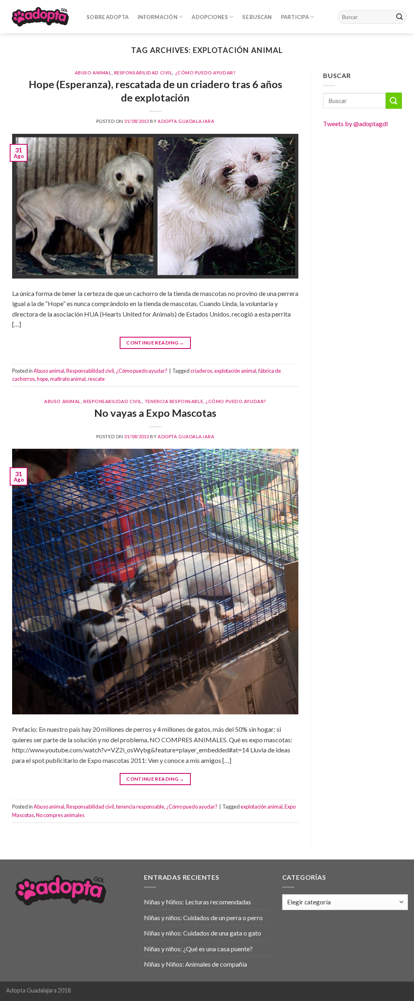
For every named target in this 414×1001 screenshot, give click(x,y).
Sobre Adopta (108, 17)
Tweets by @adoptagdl (355, 123)
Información (157, 17)
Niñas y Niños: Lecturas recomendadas (197, 902)
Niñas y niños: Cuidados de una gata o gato (202, 933)
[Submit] (399, 17)
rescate (96, 379)
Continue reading (155, 343)
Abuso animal (93, 72)
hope (42, 379)
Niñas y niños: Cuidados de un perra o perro (203, 917)
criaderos (201, 370)
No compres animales (60, 815)
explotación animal (235, 370)
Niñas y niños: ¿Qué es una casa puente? (198, 948)
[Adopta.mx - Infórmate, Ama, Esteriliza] (40, 16)
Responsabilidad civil (143, 72)
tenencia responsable (173, 401)
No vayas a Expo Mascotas (155, 413)
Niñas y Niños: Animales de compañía (195, 964)
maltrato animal (68, 379)
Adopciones (210, 17)
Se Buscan (257, 17)
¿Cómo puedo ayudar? (205, 72)
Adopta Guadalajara (186, 121)
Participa (295, 17)
